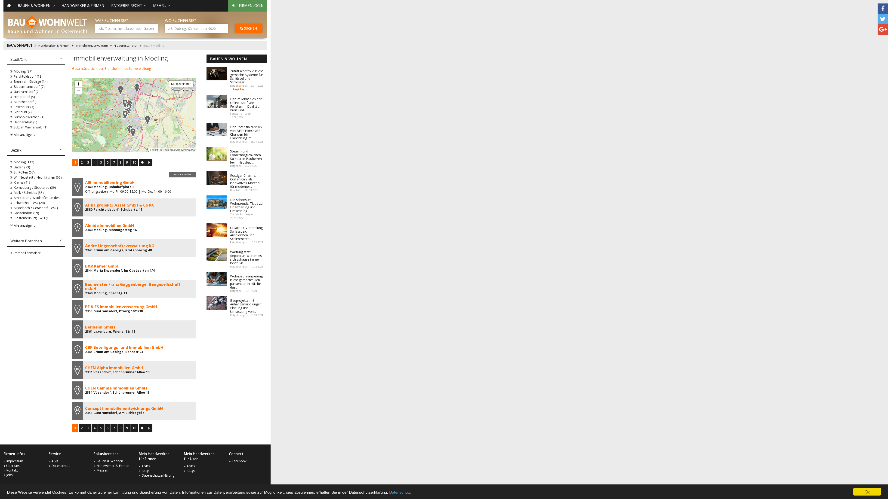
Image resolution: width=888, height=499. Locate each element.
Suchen (250, 28)
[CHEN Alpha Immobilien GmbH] (137, 88)
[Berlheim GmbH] (148, 120)
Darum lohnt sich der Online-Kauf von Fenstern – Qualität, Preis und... (246, 104)
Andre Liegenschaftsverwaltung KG (119, 245)
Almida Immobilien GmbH (109, 225)
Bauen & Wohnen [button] (34, 5)
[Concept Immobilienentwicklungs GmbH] (130, 129)
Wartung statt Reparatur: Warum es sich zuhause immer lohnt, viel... (246, 257)
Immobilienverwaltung (92, 45)
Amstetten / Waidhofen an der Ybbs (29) (44, 197)
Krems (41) (22, 182)
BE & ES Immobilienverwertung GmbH (121, 306)
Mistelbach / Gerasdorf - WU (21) (38, 208)
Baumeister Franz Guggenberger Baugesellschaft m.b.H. (133, 286)
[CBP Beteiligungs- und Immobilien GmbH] (125, 103)
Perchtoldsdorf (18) (28, 76)
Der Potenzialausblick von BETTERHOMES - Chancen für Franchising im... (246, 132)
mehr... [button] (159, 5)
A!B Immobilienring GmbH (110, 182)
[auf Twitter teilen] (883, 19)
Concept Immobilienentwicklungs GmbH (124, 408)
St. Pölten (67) (24, 172)
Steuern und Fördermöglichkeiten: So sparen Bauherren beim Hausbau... (246, 156)
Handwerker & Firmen (83, 5)
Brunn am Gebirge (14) (31, 81)
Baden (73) (22, 167)
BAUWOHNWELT (19, 45)
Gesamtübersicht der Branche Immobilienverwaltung (111, 68)
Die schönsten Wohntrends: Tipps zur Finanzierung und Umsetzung (247, 205)
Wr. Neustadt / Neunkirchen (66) (38, 177)
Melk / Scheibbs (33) (29, 192)
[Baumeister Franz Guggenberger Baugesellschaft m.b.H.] (125, 114)
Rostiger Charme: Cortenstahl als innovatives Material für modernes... (245, 181)
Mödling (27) (23, 71)
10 (134, 162)
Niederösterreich (126, 45)
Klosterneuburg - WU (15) (33, 218)
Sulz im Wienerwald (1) (30, 127)
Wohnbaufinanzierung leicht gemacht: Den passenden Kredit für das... (246, 281)
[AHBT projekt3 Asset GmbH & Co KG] (120, 90)
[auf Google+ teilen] (883, 29)
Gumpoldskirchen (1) (29, 117)
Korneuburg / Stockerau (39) (35, 187)
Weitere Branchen (26, 240)
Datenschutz (400, 492)
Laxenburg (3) (24, 107)
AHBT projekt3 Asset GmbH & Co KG (119, 205)
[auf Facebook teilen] (883, 8)
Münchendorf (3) (26, 102)
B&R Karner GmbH (102, 266)
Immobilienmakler (27, 253)
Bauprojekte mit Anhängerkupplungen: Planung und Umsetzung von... (246, 306)
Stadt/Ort (18, 59)
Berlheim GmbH (100, 327)
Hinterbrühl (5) (24, 96)
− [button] (78, 91)
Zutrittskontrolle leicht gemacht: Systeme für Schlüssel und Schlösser (246, 76)
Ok (867, 492)
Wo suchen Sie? (180, 20)
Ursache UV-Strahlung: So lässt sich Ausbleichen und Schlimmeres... (246, 233)
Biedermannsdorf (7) (29, 86)
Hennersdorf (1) (25, 122)
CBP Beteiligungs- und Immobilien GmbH (124, 347)
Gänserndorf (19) (26, 213)
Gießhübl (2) (23, 112)
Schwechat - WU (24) (29, 203)
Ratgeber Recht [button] (126, 5)
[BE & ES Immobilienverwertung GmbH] (133, 132)
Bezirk (16, 150)
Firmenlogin (251, 5)
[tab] (36, 60)
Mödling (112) (24, 162)
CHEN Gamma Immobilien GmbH (116, 388)
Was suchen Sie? (111, 20)
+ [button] (78, 84)
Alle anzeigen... (25, 134)
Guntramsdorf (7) (27, 91)
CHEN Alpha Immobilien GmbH (114, 367)
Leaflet (154, 150)
